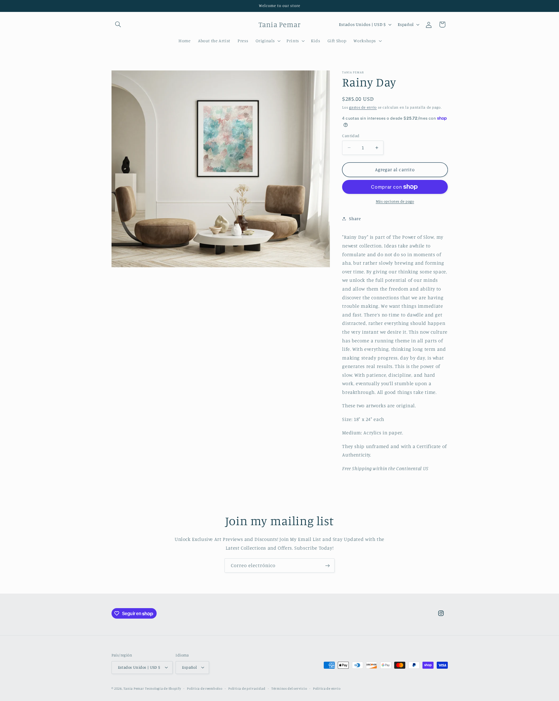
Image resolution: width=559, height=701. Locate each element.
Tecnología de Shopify (163, 688)
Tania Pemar (133, 688)
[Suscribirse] (327, 565)
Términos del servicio (289, 688)
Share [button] (355, 218)
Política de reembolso (204, 688)
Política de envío (327, 688)
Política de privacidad (246, 688)
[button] (118, 24)
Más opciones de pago (395, 201)
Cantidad (350, 135)
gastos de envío (363, 107)
